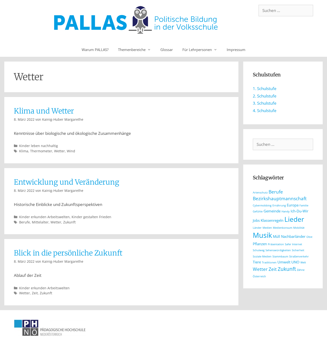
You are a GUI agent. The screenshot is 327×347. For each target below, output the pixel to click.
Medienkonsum (282, 227)
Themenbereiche (132, 49)
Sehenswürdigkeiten (278, 250)
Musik (262, 235)
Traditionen (269, 262)
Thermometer (41, 151)
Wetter (59, 151)
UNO (295, 262)
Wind (71, 151)
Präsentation (276, 244)
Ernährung (279, 205)
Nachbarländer (293, 236)
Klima (23, 151)
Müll (276, 236)
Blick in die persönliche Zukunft (68, 252)
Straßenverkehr (299, 256)
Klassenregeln (272, 220)
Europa (293, 205)
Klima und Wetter (44, 110)
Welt (303, 262)
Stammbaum (280, 256)
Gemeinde (272, 211)
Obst (309, 237)
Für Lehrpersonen (197, 49)
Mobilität (298, 227)
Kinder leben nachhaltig (38, 145)
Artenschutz (260, 192)
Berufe (24, 222)
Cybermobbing (262, 205)
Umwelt (283, 262)
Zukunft (69, 222)
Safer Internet (293, 244)
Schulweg (259, 250)
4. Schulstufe (264, 110)
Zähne (300, 270)
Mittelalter (40, 222)
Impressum (236, 49)
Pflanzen (260, 243)
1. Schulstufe (264, 88)
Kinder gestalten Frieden (91, 217)
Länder (257, 227)
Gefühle (258, 211)
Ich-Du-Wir (299, 211)
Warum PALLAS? (95, 49)
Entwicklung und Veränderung (66, 182)
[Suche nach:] (286, 10)
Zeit (35, 293)
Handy (286, 211)
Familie (303, 205)
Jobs (256, 220)
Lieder (294, 219)
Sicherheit (298, 250)
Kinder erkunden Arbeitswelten (44, 217)
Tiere (257, 262)
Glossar (166, 49)
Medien (267, 227)
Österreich (259, 276)
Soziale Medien (262, 256)
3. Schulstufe (264, 103)
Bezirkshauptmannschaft (280, 198)
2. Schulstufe (264, 96)
